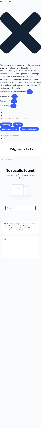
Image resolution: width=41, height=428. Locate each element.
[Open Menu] (3, 149)
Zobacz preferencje (9, 129)
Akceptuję (6, 125)
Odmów (18, 125)
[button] (20, 33)
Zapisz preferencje (29, 129)
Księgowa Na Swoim (21, 149)
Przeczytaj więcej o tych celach (15, 118)
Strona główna (7, 159)
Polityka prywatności (11, 135)
